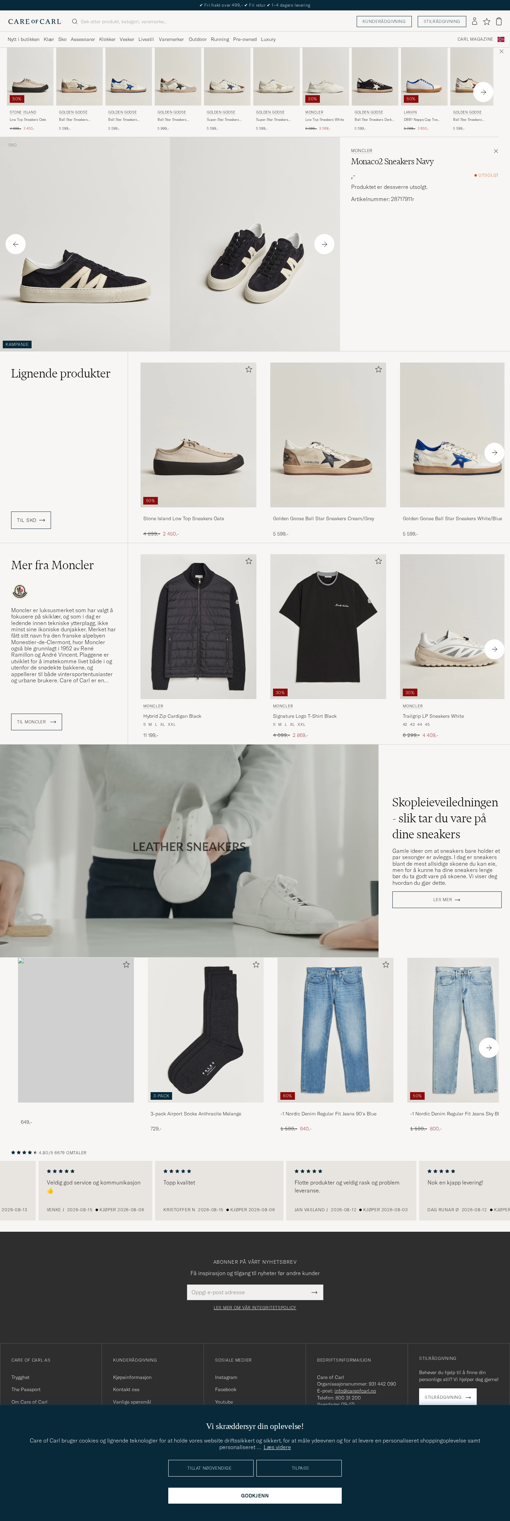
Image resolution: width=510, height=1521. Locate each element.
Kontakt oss (126, 1389)
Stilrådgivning (442, 21)
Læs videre (277, 1447)
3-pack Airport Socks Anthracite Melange (196, 1114)
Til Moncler (32, 722)
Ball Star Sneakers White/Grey (172, 119)
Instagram (226, 1377)
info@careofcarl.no (355, 1391)
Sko (62, 39)
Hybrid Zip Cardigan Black (172, 716)
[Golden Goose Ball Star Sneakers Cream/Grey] (328, 512)
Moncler (314, 112)
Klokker (107, 39)
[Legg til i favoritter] (247, 371)
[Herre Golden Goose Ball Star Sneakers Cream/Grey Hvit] (79, 77)
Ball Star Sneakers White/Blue (122, 119)
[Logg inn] (474, 21)
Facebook (225, 1389)
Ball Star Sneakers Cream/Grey (73, 119)
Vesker (127, 39)
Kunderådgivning (384, 21)
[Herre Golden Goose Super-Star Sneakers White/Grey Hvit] (276, 77)
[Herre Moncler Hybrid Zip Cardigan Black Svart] (198, 626)
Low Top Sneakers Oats (28, 119)
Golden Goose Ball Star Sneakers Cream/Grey (323, 518)
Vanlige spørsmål (132, 1402)
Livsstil (146, 39)
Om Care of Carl (29, 1402)
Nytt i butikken (24, 39)
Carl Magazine (475, 39)
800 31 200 (348, 1398)
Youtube (224, 1402)
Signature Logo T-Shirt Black (305, 716)
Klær (49, 39)
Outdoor (198, 39)
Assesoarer (83, 39)
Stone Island (23, 112)
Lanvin (410, 112)
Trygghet (20, 1377)
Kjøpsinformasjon (132, 1377)
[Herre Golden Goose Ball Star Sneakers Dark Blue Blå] (375, 77)
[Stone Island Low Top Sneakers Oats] (198, 512)
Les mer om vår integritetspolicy (255, 1308)
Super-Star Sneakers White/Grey (272, 119)
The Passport (26, 1389)
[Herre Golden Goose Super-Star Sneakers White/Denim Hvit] (227, 77)
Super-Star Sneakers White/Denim (223, 119)
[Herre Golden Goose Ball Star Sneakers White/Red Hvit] (473, 77)
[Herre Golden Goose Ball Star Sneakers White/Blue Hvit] (128, 77)
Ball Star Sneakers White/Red (467, 119)
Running (220, 39)
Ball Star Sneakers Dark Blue (373, 119)
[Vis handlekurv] (498, 21)
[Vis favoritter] (486, 21)
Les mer (442, 899)
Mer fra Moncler (52, 565)
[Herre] (76, 1030)
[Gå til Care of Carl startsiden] (34, 21)
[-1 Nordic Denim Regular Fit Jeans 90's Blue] (335, 1107)
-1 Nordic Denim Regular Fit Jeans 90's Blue (328, 1114)
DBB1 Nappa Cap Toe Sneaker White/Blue (420, 119)
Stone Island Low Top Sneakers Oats (183, 518)
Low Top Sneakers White (324, 119)
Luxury (268, 39)
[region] (255, 1191)
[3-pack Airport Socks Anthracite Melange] (206, 1107)
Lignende (61, 373)
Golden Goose (73, 112)
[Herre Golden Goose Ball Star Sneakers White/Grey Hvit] (178, 77)
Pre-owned (245, 39)
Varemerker (171, 39)
